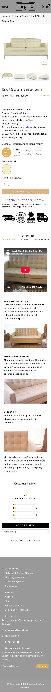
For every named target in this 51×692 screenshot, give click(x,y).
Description (8, 239)
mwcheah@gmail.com (17, 630)
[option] (25, 49)
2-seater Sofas (20, 16)
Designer (25, 239)
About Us (10, 596)
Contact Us (11, 586)
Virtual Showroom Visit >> (25, 200)
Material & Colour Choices (19, 573)
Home (5, 16)
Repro (30, 684)
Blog (7, 601)
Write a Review (25, 525)
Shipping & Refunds (15, 577)
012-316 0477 (12, 636)
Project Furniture (14, 605)
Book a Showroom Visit (17, 609)
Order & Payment (14, 581)
